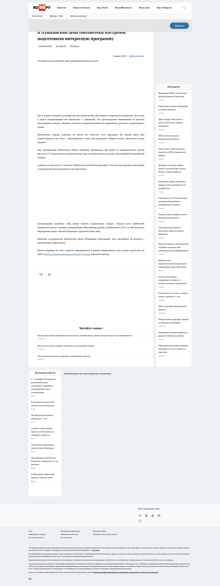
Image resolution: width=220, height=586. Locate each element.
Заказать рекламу (78, 16)
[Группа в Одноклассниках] (146, 515)
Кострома (61, 46)
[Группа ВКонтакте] (140, 515)
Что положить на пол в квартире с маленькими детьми (63, 357)
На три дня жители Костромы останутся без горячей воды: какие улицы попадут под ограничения (84, 337)
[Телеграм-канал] (152, 515)
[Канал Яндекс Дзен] (159, 515)
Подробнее (95, 550)
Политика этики (66, 537)
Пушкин (74, 46)
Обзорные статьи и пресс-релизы (105, 534)
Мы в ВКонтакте (123, 7)
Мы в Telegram (164, 7)
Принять (179, 25)
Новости (61, 7)
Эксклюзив (37, 16)
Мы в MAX (102, 7)
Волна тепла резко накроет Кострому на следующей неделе (65, 347)
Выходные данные (99, 531)
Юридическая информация (70, 531)
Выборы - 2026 (56, 16)
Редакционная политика (69, 534)
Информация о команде (37, 534)
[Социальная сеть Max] (140, 520)
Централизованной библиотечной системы (67, 254)
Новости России (81, 7)
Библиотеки (45, 46)
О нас (30, 531)
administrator (136, 56)
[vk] (41, 274)
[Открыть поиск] (184, 7)
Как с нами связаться (36, 537)
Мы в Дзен (144, 7)
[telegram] (50, 274)
